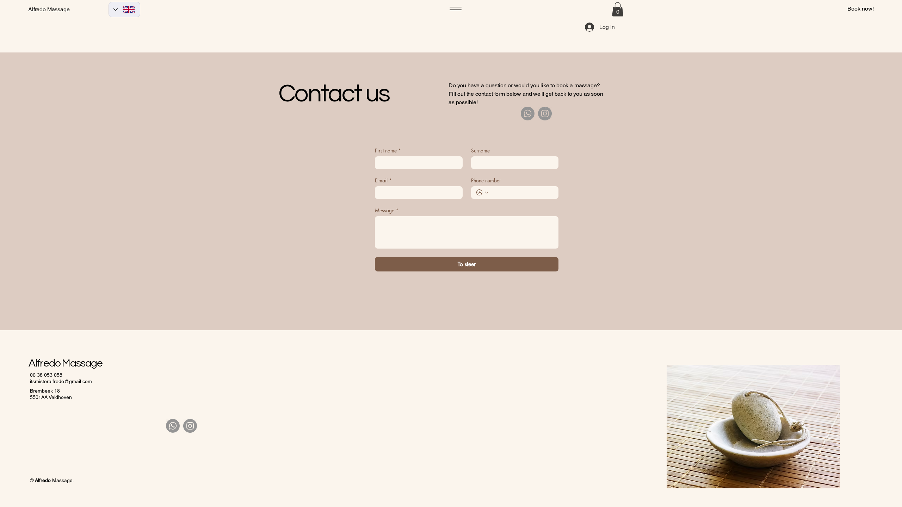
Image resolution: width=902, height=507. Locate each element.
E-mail (383, 180)
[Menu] (456, 8)
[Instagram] (545, 113)
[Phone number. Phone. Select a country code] (482, 192)
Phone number (486, 180)
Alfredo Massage (49, 9)
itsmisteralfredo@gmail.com (61, 381)
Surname (480, 151)
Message (387, 210)
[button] (618, 9)
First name (388, 151)
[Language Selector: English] (124, 9)
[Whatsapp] (528, 113)
